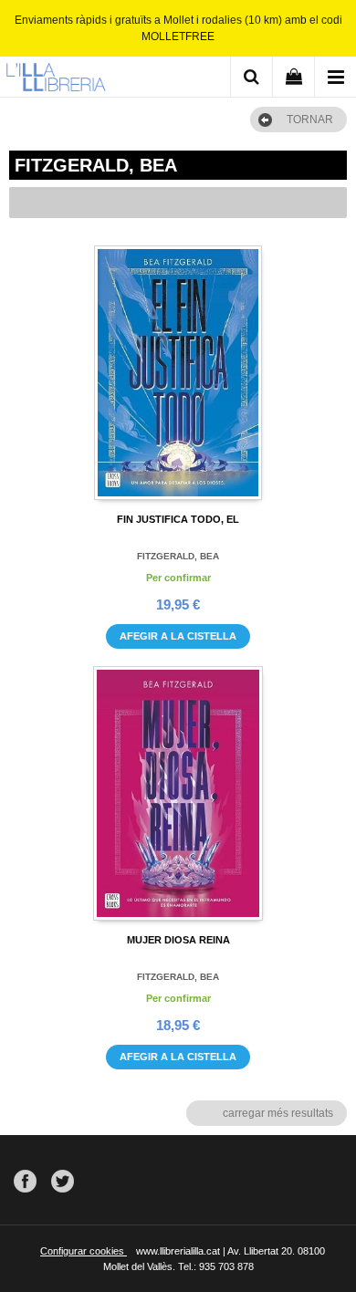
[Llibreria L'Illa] (56, 79)
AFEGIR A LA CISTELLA (178, 635)
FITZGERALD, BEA (178, 556)
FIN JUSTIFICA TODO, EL (178, 519)
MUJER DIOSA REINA (178, 939)
